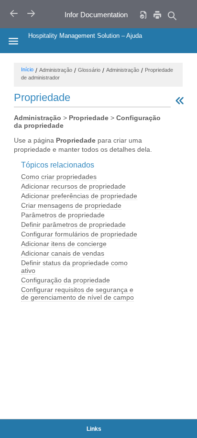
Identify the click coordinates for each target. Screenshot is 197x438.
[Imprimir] (157, 14)
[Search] (171, 15)
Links (94, 429)
